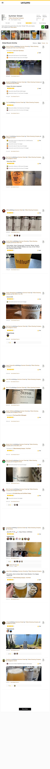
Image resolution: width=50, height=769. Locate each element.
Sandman (8, 659)
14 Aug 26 (8, 96)
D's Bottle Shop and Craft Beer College (22, 493)
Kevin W (8, 387)
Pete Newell (9, 460)
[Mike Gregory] (17, 505)
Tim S (7, 102)
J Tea (7, 622)
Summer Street (24, 46)
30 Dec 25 (8, 405)
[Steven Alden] (19, 235)
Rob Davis (8, 326)
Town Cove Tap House (18, 47)
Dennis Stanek (10, 46)
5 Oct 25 (7, 682)
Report (16, 566)
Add (46, 27)
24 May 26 (8, 320)
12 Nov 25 (8, 483)
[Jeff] (19, 561)
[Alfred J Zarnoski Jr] (17, 654)
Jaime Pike (9, 571)
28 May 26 (8, 232)
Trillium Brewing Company (16, 18)
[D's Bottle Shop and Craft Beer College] (15, 505)
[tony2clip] (22, 561)
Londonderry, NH (17, 445)
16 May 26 (8, 339)
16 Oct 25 (8, 599)
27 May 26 (8, 269)
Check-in (43, 27)
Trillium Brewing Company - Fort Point (22, 448)
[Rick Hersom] (15, 686)
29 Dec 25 (8, 421)
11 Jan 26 (8, 381)
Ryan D (8, 136)
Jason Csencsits (10, 365)
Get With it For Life (17, 294)
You (47, 43)
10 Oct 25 (8, 650)
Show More (13, 27)
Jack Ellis (8, 379)
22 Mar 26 (8, 373)
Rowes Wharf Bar (17, 242)
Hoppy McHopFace (11, 292)
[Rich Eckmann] (17, 235)
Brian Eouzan (9, 489)
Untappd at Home (10, 137)
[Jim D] (15, 342)
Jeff (7, 210)
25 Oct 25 (8, 501)
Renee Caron (9, 444)
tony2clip (8, 527)
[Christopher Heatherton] (15, 235)
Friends (43, 43)
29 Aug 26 (8, 76)
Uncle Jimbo (9, 241)
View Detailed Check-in (15, 76)
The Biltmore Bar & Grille (12, 83)
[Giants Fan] (15, 561)
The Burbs (10, 529)
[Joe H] (15, 654)
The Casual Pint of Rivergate (19, 415)
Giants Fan (12, 564)
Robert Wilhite (9, 411)
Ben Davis (8, 157)
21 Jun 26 (8, 151)
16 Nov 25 (8, 454)
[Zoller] (17, 561)
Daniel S (8, 82)
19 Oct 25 (8, 558)
